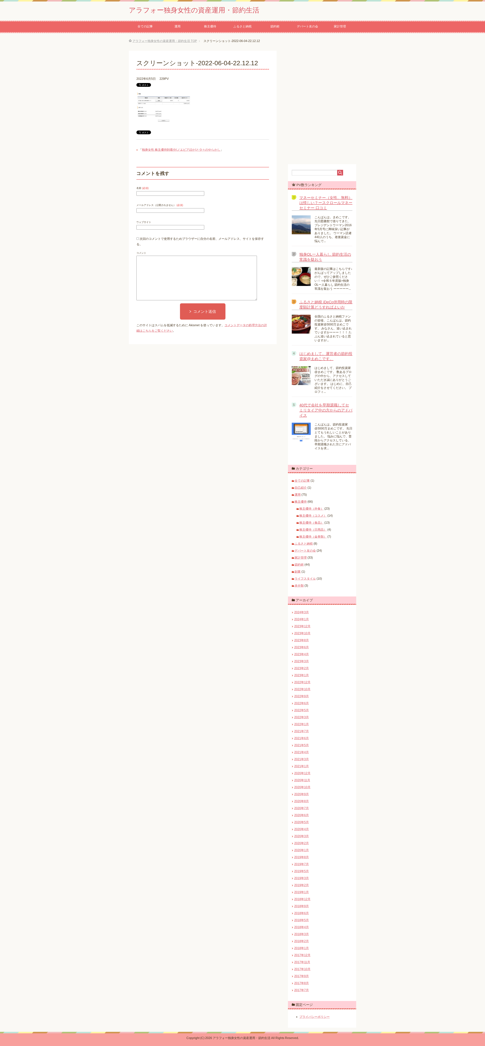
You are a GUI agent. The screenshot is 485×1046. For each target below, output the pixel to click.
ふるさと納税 (242, 26)
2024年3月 (301, 612)
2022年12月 (302, 682)
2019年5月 (301, 871)
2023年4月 (301, 654)
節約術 (274, 26)
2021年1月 (301, 766)
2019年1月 (301, 892)
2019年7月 (301, 864)
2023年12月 (302, 626)
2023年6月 (301, 647)
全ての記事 (145, 26)
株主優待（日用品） (313, 529)
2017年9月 (301, 976)
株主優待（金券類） (313, 536)
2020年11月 (302, 780)
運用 (177, 26)
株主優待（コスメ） (313, 515)
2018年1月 (301, 948)
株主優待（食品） (311, 522)
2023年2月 (301, 668)
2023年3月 (301, 661)
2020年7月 (301, 808)
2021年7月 (301, 731)
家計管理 (340, 26)
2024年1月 (301, 619)
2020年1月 (301, 850)
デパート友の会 (307, 26)
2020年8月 (301, 801)
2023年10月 (302, 633)
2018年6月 (301, 913)
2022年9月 (301, 696)
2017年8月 (301, 983)
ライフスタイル (305, 578)
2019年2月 (301, 885)
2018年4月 (301, 927)
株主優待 (210, 26)
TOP (164, 41)
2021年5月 (301, 745)
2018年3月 (301, 934)
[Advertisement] (242, 406)
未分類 (299, 585)
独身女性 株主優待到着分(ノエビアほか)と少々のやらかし (181, 149)
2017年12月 (302, 955)
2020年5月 (301, 822)
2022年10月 (302, 689)
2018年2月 (301, 941)
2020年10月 (302, 787)
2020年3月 (301, 836)
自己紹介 (301, 487)
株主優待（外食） (311, 508)
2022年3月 (301, 717)
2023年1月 (301, 675)
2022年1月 (301, 724)
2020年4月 (301, 829)
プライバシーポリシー (314, 1016)
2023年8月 (301, 640)
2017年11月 (302, 962)
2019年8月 (301, 857)
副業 (298, 571)
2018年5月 (301, 920)
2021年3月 (301, 759)
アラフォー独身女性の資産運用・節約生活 (194, 10)
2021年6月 (301, 738)
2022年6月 (301, 703)
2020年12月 (302, 773)
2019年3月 (301, 878)
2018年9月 (301, 906)
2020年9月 (301, 794)
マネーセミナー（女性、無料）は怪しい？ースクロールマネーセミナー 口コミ (325, 203)
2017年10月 (302, 969)
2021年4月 (301, 752)
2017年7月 (301, 990)
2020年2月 (301, 843)
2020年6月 (301, 815)
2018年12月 (302, 899)
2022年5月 (301, 710)
